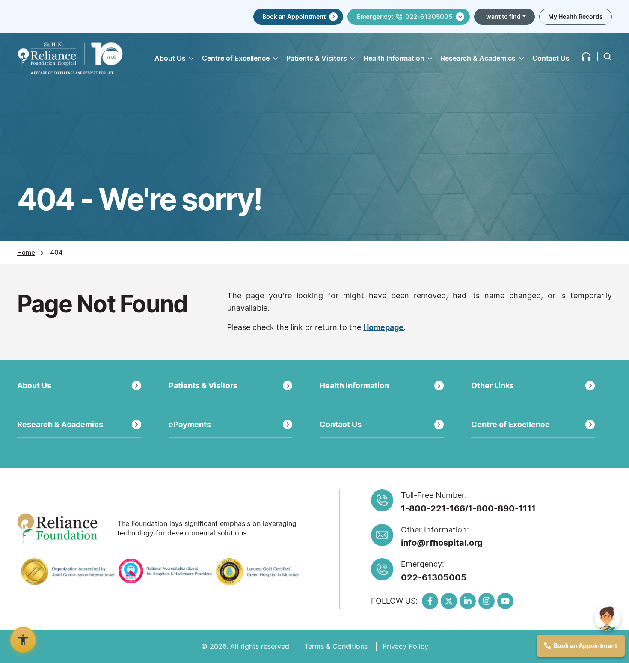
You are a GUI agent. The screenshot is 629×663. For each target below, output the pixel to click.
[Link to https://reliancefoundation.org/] (64, 528)
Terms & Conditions (336, 646)
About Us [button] (170, 58)
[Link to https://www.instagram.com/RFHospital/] (486, 601)
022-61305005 (433, 577)
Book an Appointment (294, 16)
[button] (586, 56)
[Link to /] (70, 58)
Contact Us (551, 58)
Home (26, 252)
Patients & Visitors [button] (316, 58)
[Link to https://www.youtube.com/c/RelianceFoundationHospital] (505, 601)
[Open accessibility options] (23, 640)
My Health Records (575, 16)
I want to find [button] (502, 16)
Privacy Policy (405, 646)
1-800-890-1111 (502, 508)
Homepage (383, 327)
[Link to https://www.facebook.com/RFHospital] (430, 601)
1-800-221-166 (433, 508)
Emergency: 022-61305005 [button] (404, 16)
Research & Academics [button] (478, 58)
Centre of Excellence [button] (236, 58)
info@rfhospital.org (442, 543)
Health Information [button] (393, 58)
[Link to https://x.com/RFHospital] (449, 601)
